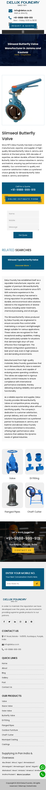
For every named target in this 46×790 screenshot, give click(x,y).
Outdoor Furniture (10, 730)
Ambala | (22, 770)
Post (4, 682)
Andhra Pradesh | (9, 774)
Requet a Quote (23, 25)
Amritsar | (38, 770)
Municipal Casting (10, 739)
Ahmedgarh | (7, 766)
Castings (6, 744)
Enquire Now (26, 55)
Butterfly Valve (8, 715)
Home (17, 55)
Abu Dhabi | (6, 762)
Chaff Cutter (34, 511)
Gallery (5, 677)
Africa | (15, 762)
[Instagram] (20, 622)
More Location (23, 774)
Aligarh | (35, 766)
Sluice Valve (7, 706)
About (4, 668)
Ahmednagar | (19, 766)
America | (30, 770)
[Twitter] (9, 622)
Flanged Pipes (12, 511)
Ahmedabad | (29, 762)
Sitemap (22, 786)
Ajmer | (28, 766)
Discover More (22, 265)
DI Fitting (34, 478)
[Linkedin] (15, 622)
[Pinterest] (31, 622)
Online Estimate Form (23, 199)
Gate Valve (7, 710)
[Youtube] (26, 622)
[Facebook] (4, 622)
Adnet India (31, 786)
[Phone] (42, 774)
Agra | (20, 762)
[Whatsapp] (42, 767)
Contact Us (23, 550)
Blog (4, 673)
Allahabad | (7, 770)
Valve (12, 478)
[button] (36, 583)
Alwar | (15, 770)
